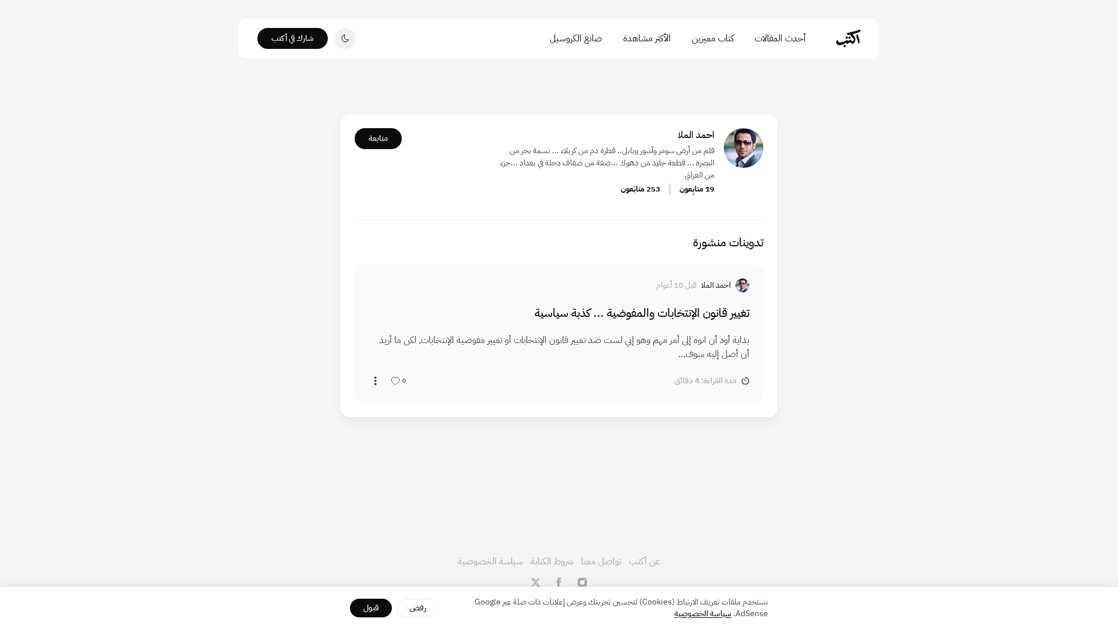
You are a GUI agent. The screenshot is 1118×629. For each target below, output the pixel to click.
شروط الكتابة (552, 561)
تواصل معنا (601, 561)
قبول (371, 608)
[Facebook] (559, 582)
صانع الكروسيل (576, 38)
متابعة (378, 138)
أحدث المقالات (780, 38)
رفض (417, 608)
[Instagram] (582, 582)
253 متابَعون (640, 189)
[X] (535, 582)
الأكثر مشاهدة (647, 38)
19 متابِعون (697, 189)
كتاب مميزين (713, 38)
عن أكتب (644, 561)
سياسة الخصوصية (490, 561)
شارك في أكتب (292, 38)
